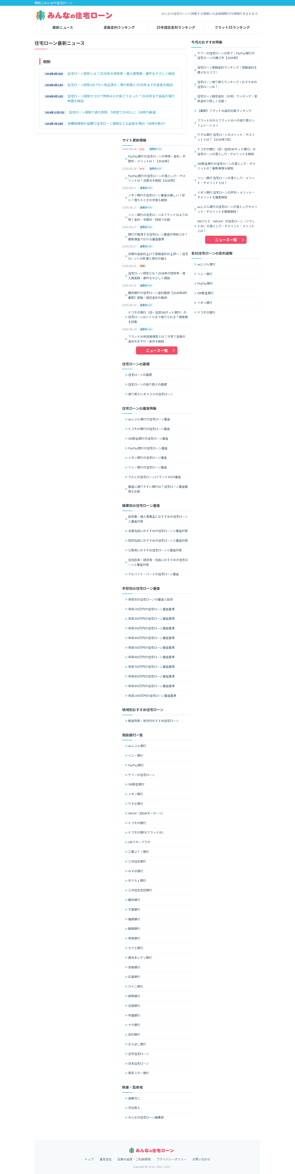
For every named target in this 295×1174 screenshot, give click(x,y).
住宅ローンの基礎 (140, 374)
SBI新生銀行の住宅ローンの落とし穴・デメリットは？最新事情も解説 (226, 166)
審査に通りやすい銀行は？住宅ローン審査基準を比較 (158, 489)
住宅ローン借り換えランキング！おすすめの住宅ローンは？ (227, 84)
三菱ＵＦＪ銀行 (138, 851)
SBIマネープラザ (139, 842)
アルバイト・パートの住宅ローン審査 (153, 574)
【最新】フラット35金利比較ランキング (224, 110)
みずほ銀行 (135, 871)
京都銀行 (134, 967)
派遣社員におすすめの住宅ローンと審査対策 (158, 531)
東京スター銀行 (138, 1073)
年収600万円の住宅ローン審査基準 (151, 657)
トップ (89, 1159)
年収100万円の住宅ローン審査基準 (151, 609)
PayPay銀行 (205, 283)
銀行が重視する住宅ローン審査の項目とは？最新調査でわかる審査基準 (158, 236)
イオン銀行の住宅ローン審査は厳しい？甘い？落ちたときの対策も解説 (156, 197)
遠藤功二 (134, 1098)
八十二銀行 (135, 986)
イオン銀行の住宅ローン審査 (147, 457)
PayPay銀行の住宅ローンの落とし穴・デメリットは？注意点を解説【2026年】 (157, 178)
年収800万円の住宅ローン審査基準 (151, 676)
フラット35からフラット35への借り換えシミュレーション (226, 122)
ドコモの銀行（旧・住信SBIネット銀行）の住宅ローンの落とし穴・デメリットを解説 (226, 151)
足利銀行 (134, 1034)
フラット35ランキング (232, 27)
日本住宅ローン (138, 1063)
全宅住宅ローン (138, 1054)
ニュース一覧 (226, 239)
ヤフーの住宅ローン (141, 775)
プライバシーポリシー (171, 1159)
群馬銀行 (134, 996)
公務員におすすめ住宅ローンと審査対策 (155, 550)
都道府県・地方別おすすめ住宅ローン (153, 720)
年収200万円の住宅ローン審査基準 (151, 618)
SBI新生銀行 (205, 293)
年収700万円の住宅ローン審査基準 (151, 666)
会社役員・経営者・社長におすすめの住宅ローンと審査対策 (158, 562)
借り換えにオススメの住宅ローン (150, 394)
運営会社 (106, 1159)
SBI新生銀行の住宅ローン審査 (148, 438)
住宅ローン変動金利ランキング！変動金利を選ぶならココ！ (227, 69)
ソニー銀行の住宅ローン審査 (147, 467)
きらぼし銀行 (137, 1044)
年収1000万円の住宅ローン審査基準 (152, 695)
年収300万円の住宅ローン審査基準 (151, 628)
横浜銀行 (134, 900)
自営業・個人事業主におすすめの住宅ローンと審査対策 (158, 518)
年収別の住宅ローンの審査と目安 (150, 599)
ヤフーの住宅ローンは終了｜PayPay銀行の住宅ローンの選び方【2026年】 (226, 55)
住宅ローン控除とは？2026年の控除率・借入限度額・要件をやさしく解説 (156, 275)
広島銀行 (134, 976)
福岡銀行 (134, 919)
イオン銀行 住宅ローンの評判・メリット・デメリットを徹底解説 (226, 194)
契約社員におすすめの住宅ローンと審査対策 (158, 540)
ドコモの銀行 (206, 312)
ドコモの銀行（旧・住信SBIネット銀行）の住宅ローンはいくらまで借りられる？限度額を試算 (158, 317)
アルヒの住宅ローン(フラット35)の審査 (154, 477)
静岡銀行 (134, 928)
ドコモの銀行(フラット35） (146, 832)
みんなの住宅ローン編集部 (146, 1117)
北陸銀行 (134, 1005)
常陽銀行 (134, 938)
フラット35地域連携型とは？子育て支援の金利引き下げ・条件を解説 (156, 338)
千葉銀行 (134, 909)
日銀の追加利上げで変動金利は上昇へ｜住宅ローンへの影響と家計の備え (158, 256)
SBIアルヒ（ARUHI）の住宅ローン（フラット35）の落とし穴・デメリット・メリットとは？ (226, 226)
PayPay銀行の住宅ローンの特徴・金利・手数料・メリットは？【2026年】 (157, 158)
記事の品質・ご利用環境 (134, 1159)
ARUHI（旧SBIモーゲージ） (146, 813)
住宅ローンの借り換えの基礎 (147, 384)
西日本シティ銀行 (140, 957)
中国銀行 (134, 1015)
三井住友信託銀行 (140, 890)
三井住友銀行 (137, 861)
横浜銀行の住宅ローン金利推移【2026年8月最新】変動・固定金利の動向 (157, 295)
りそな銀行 (135, 803)
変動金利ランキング (119, 27)
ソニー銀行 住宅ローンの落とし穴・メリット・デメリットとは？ (226, 180)
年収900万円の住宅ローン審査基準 (151, 686)
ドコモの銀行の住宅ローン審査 (149, 429)
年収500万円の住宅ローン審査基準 (151, 647)
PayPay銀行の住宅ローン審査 (148, 448)
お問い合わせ (201, 1159)
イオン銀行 (204, 302)
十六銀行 (134, 1025)
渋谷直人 (134, 1107)
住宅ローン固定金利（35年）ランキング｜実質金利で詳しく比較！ (227, 98)
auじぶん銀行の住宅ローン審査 (149, 419)
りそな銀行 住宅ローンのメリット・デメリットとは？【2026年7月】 (226, 137)
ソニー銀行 (204, 274)
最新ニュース (63, 27)
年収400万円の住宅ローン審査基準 (151, 638)
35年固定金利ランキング (175, 27)
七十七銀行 (135, 948)
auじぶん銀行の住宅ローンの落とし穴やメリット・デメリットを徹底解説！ (227, 209)
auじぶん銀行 (206, 264)
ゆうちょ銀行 (137, 880)
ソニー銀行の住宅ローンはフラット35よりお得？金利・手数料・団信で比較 (158, 217)
